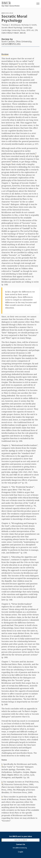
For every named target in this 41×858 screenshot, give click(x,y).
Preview (5, 54)
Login (20, 851)
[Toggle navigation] (36, 4)
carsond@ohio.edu (11, 43)
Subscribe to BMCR (20, 840)
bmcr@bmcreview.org (20, 848)
